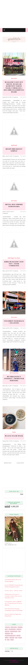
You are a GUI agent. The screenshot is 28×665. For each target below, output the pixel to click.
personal (7, 637)
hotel (12, 633)
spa (5, 639)
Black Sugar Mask (14, 436)
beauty (14, 432)
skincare (20, 637)
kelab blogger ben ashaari (14, 258)
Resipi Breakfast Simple (14, 150)
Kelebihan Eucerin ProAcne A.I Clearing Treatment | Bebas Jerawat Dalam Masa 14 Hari (13, 596)
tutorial (12, 639)
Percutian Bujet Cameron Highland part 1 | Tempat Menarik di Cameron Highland (13, 603)
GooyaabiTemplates (14, 662)
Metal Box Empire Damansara (14, 205)
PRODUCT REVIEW (14, 627)
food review (14, 78)
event (19, 631)
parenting (18, 635)
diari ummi (7, 631)
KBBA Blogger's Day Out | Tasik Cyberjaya (14, 264)
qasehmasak (14, 145)
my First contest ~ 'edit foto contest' (13, 590)
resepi (16, 637)
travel (8, 639)
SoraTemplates (13, 660)
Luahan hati (7, 627)
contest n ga (19, 629)
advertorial (20, 627)
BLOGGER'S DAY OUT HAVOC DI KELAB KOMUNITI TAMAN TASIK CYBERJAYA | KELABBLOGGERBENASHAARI (14, 87)
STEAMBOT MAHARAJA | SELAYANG (14, 322)
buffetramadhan (12, 629)
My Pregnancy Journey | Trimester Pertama (14, 378)
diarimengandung (14, 373)
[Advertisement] (14, 14)
